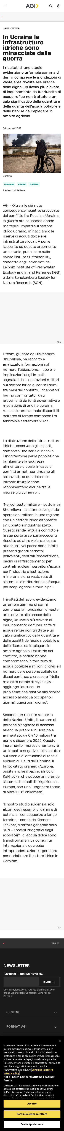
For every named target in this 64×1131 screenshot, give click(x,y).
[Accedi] (58, 6)
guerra (34, 184)
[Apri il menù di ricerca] (51, 6)
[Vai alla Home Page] (32, 5)
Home (6, 28)
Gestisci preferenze (32, 1124)
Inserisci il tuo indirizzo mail (24, 974)
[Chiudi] (60, 1041)
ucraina (9, 184)
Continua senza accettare (32, 1114)
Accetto (32, 1103)
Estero (16, 28)
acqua (22, 184)
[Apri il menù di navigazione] (5, 6)
